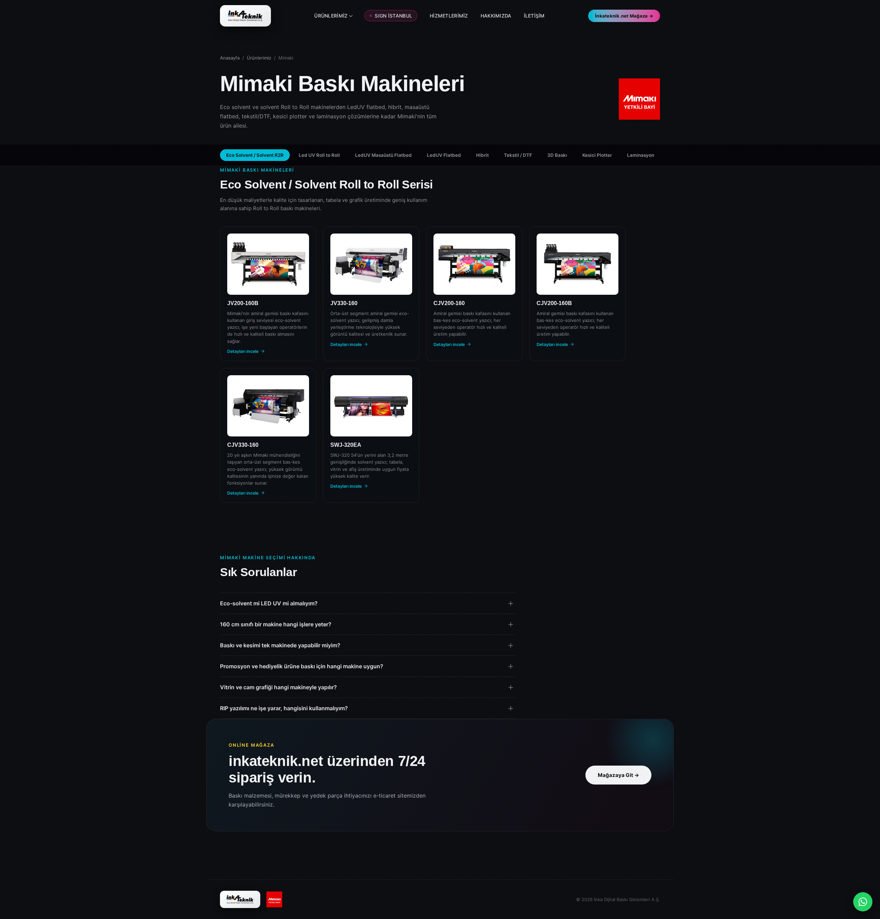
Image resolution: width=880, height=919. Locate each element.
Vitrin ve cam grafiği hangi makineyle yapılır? (278, 687)
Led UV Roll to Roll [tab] (319, 155)
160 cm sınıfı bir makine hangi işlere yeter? (275, 624)
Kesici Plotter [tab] (597, 155)
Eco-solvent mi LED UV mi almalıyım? (269, 603)
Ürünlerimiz (259, 58)
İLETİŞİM (534, 16)
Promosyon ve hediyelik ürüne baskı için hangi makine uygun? (301, 666)
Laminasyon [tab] (640, 155)
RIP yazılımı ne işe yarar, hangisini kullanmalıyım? (284, 708)
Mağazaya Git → (618, 775)
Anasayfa (230, 58)
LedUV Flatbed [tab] (444, 155)
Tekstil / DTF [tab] (518, 155)
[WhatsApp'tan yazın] (862, 901)
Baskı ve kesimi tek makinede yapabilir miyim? (280, 645)
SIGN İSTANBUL (393, 16)
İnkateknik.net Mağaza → (624, 16)
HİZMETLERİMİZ (449, 16)
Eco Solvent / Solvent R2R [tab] (255, 155)
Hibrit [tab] (482, 155)
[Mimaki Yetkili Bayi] (274, 899)
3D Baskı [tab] (557, 155)
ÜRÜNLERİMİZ (331, 16)
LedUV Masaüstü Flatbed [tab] (383, 155)
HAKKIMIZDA (496, 16)
